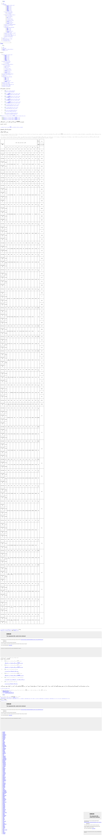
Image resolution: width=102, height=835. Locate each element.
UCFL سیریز (9, 21)
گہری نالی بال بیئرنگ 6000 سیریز (12, 94)
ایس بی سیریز (10, 18)
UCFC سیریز (9, 23)
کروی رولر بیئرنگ (9, 25)
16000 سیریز (9, 10)
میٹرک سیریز (9, 12)
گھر (3, 3)
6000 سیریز (7, 55)
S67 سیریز (9, 28)
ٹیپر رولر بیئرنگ (9, 11)
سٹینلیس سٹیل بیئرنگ (9, 27)
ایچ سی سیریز (10, 16)
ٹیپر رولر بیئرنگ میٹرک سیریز (11, 105)
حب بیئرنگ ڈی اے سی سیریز (10, 34)
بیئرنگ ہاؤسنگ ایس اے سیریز (11, 113)
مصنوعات (4, 4)
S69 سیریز (7, 79)
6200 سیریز (7, 56)
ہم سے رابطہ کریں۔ (7, 40)
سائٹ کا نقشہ (3, 697)
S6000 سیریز (9, 31)
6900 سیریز (9, 9)
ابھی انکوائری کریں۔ (5, 688)
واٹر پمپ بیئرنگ (8, 33)
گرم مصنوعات (9, 697)
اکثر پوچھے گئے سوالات (7, 38)
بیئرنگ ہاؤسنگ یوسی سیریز (10, 111)
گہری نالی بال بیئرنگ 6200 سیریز (12, 97)
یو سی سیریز (9, 15)
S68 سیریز (7, 78)
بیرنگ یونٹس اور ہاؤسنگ (10, 14)
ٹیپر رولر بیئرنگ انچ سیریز (11, 108)
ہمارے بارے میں (6, 39)
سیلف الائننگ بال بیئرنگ (10, 24)
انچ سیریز (9, 13)
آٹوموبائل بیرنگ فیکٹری (5, 698)
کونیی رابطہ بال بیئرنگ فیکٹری (31, 698)
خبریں (4, 37)
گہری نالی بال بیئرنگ (7, 54)
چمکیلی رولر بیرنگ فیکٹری (18, 698)
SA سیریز (9, 17)
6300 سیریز (9, 7)
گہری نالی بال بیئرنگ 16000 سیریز (12, 102)
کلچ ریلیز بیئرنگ (9, 35)
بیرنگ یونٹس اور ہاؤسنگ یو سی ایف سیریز (9, 629)
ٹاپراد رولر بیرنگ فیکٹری (55, 698)
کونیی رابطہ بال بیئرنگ (10, 32)
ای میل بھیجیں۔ (3, 700)
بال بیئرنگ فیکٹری (65, 698)
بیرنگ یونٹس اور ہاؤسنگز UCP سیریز (14, 663)
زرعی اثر (7, 26)
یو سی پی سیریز (10, 19)
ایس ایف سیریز (10, 30)
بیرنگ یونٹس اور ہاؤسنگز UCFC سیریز (14, 675)
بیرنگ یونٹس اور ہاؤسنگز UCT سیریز (9, 630)
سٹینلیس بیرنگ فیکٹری (44, 698)
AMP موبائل (15, 697)
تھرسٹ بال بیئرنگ (9, 36)
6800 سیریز (9, 8)
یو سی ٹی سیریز (10, 22)
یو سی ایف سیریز (10, 20)
